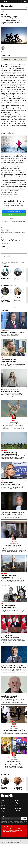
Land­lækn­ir (16, 248)
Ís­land (11, 248)
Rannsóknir (3, 802)
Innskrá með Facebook (14, 211)
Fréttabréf (17, 805)
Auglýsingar (17, 810)
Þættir (2, 812)
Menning (3, 805)
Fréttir (2, 800)
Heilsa (2, 11)
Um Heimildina (18, 807)
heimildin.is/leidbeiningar (19, 221)
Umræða (3, 807)
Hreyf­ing (7, 248)
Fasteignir (17, 800)
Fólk (2, 803)
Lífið (2, 810)
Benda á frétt (18, 808)
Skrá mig (24, 818)
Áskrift (16, 803)
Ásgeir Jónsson (4, 51)
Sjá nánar (16, 842)
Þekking (3, 808)
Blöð (16, 802)
